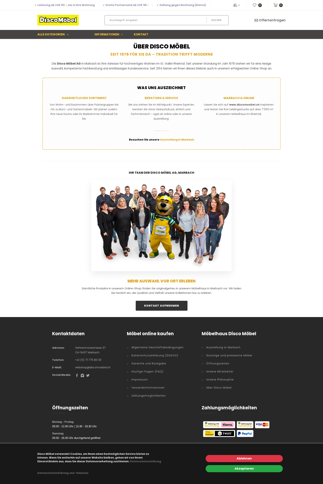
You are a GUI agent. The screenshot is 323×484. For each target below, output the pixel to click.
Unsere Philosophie (220, 379)
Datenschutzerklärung (145, 461)
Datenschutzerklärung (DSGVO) (154, 355)
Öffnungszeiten (217, 363)
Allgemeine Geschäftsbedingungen (157, 347)
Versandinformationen (148, 387)
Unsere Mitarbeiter (219, 371)
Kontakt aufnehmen (161, 306)
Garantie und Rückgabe (148, 363)
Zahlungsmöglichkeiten (148, 396)
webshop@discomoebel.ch (92, 367)
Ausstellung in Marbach (177, 139)
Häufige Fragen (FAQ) (147, 371)
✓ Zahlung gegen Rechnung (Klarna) (181, 5)
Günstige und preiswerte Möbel (229, 355)
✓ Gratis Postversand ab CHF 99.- (126, 5)
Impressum (139, 379)
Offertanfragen (272, 20)
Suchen (216, 20)
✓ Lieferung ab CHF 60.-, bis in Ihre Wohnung (65, 5)
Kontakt (141, 34)
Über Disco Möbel (219, 387)
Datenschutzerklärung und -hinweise (62, 473)
